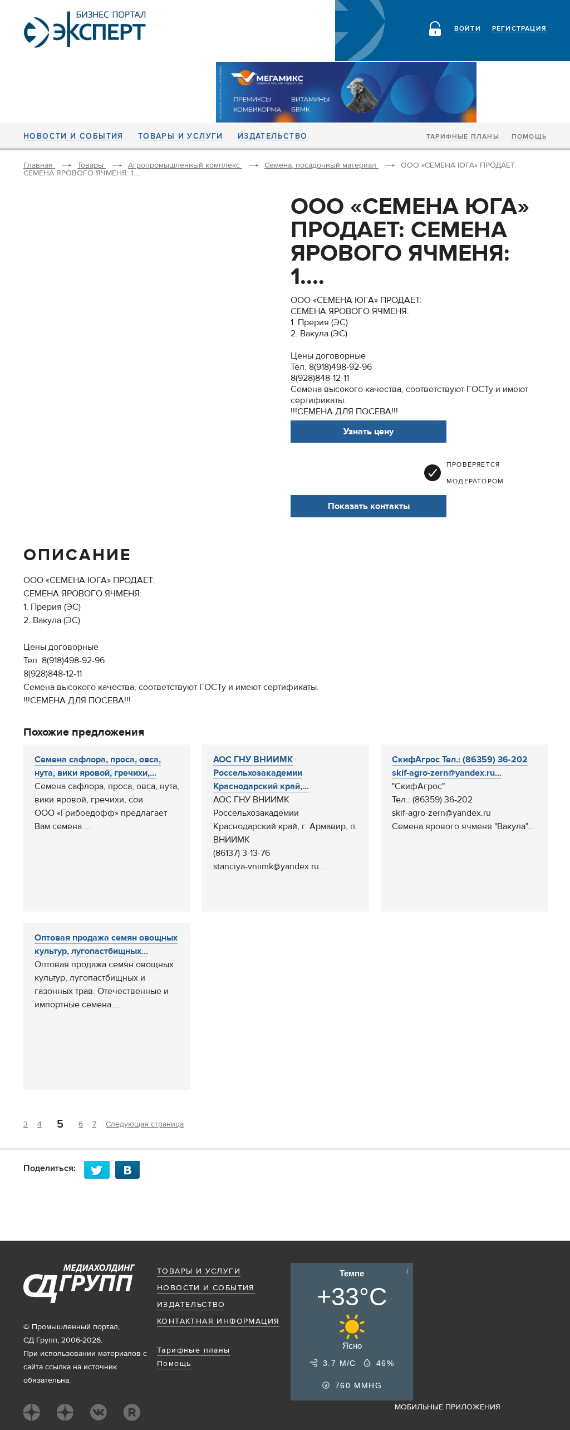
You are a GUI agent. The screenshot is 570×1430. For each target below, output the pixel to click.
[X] (99, 1169)
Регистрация (519, 29)
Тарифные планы (462, 137)
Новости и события (73, 136)
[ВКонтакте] (130, 1169)
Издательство (273, 136)
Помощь (529, 137)
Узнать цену (368, 431)
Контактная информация (218, 1321)
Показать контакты (369, 506)
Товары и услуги (180, 136)
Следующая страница (145, 1124)
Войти (467, 29)
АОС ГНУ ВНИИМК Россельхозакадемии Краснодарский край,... (261, 773)
